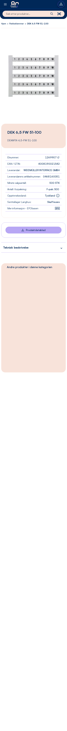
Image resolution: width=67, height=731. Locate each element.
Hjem (3, 23)
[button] (33, 247)
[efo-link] (57, 208)
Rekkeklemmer (16, 23)
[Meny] (5, 4)
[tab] (29, 267)
